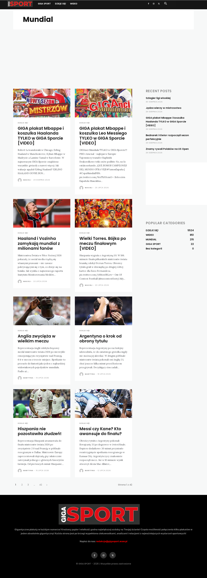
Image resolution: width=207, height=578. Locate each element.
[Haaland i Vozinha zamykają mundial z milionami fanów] (41, 213)
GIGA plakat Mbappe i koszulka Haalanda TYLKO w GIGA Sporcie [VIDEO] (41, 135)
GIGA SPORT (44, 3)
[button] (165, 3)
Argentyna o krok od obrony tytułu (100, 338)
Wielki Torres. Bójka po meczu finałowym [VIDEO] (102, 243)
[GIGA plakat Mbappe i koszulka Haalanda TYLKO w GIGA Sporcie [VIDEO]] (41, 103)
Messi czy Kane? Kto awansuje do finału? (100, 431)
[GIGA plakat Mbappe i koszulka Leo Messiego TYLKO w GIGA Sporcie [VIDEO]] (103, 103)
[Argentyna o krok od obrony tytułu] (103, 311)
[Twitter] (159, 3)
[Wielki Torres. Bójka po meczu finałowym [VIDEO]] (103, 213)
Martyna (28, 378)
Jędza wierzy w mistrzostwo (163, 108)
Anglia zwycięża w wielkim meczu (36, 338)
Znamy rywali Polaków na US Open (167, 149)
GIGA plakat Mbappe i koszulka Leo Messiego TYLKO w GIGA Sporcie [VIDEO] (103, 135)
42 (40, 484)
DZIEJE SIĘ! (60, 3)
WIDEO (73, 3)
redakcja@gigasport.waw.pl (111, 541)
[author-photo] (20, 180)
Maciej (27, 180)
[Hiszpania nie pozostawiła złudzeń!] (41, 403)
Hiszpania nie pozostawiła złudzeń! (40, 431)
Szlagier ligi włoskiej (158, 98)
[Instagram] (153, 3)
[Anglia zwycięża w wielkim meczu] (41, 311)
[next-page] (46, 484)
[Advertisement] (103, 52)
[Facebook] (148, 3)
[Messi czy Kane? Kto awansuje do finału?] (103, 403)
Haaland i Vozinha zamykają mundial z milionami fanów (39, 243)
